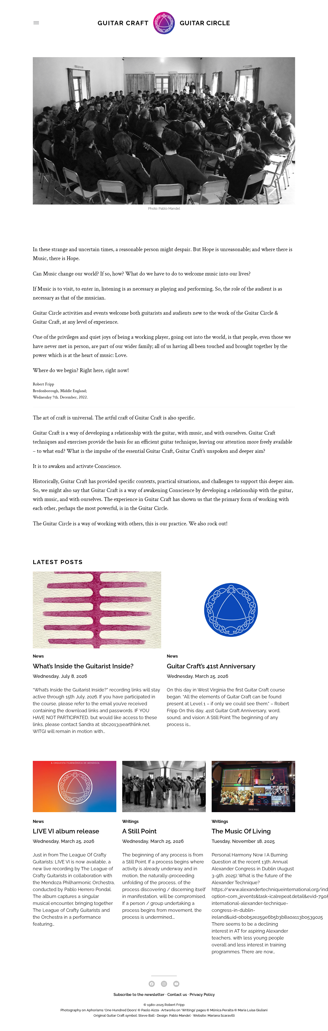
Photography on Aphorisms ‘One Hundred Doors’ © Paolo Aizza (109, 1010)
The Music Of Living (241, 831)
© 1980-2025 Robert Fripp (164, 1005)
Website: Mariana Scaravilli (214, 1015)
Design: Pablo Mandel (174, 1015)
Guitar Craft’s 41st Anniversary (211, 666)
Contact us (177, 994)
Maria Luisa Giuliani (253, 1010)
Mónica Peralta (221, 1010)
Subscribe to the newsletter (140, 994)
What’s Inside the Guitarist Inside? (83, 666)
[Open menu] (36, 23)
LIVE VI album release (66, 831)
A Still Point (139, 831)
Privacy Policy (202, 994)
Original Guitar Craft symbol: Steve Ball (124, 1015)
